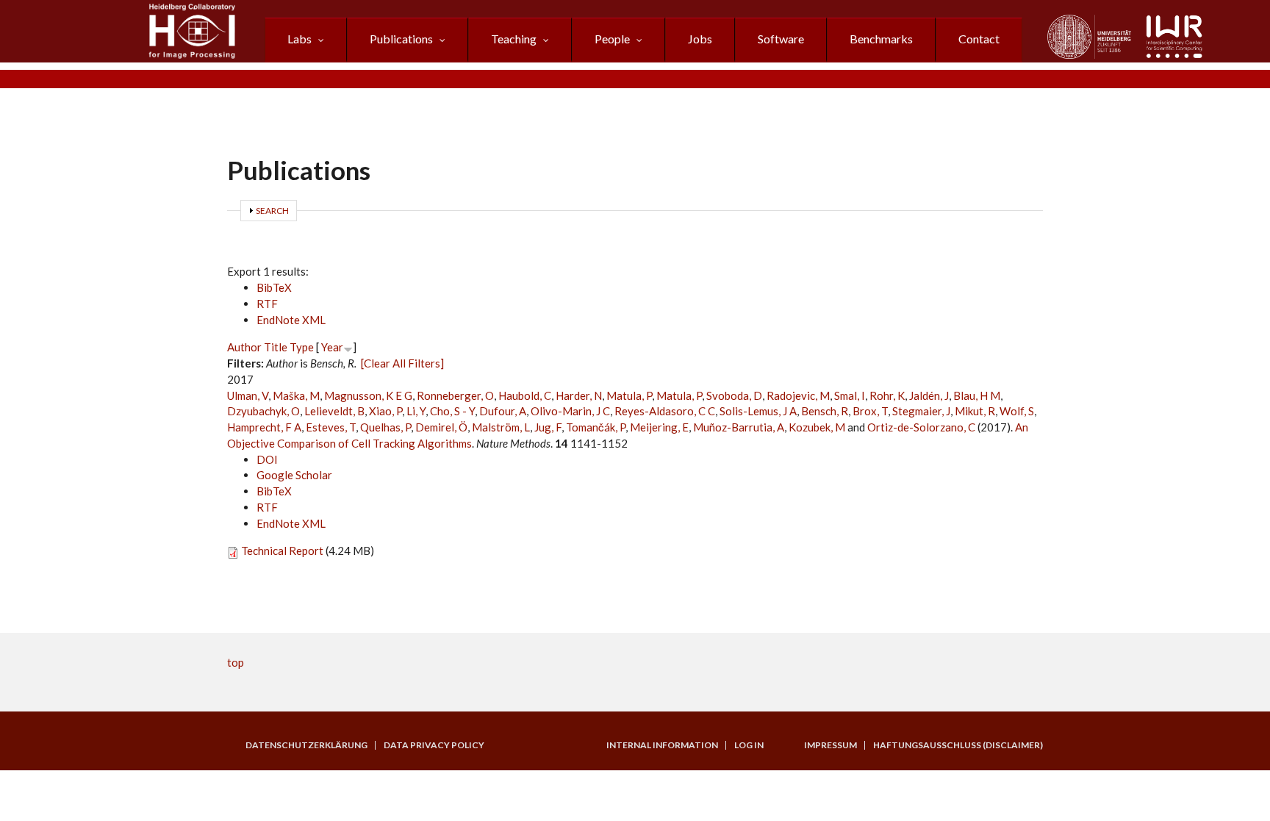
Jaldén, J (929, 395)
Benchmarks (881, 39)
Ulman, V (247, 395)
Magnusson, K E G (368, 395)
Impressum (830, 745)
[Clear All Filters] (402, 363)
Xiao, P (385, 410)
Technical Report (282, 550)
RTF (267, 303)
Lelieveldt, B (334, 410)
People (612, 39)
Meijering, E (659, 427)
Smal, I (849, 395)
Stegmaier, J (921, 410)
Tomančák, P (595, 427)
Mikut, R (975, 410)
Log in (749, 745)
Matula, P (629, 395)
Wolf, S (1017, 410)
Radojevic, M (798, 395)
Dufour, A (502, 410)
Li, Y (416, 410)
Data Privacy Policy (434, 745)
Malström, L (501, 427)
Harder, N (579, 395)
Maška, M (296, 395)
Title (275, 347)
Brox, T (870, 410)
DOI (267, 459)
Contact (979, 39)
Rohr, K (887, 395)
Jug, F (548, 427)
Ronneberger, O (455, 395)
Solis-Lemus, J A (758, 410)
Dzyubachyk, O (263, 410)
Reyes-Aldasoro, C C (664, 410)
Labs (299, 39)
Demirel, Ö (441, 427)
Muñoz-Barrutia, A (738, 427)
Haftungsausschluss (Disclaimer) (958, 745)
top (235, 662)
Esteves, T (331, 427)
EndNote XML (291, 319)
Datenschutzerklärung (306, 745)
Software (781, 39)
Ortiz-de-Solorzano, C (921, 427)
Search (272, 210)
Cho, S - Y (452, 410)
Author (244, 347)
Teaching (514, 39)
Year (332, 347)
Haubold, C (524, 395)
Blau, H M (976, 395)
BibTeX (274, 287)
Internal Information (662, 745)
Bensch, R (824, 410)
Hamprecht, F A (264, 427)
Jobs (700, 39)
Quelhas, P (385, 427)
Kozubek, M (817, 427)
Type (302, 347)
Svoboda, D (734, 395)
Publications (401, 39)
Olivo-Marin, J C (570, 410)
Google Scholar (294, 474)
